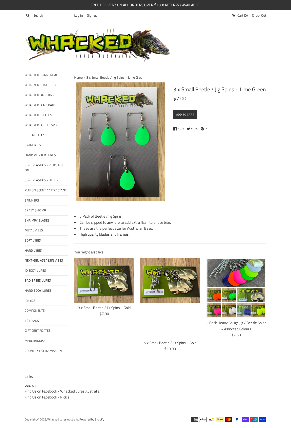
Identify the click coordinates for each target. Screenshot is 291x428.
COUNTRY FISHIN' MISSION (43, 350)
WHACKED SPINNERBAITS (42, 75)
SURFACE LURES (36, 135)
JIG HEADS (32, 320)
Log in (78, 15)
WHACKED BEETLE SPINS (42, 125)
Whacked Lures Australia (62, 419)
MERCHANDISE (35, 340)
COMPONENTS (35, 310)
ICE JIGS (30, 300)
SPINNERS (32, 200)
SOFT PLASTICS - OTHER (41, 180)
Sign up (92, 15)
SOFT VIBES (33, 240)
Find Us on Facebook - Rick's (47, 397)
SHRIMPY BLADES (37, 220)
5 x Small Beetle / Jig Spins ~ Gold (170, 343)
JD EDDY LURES (35, 270)
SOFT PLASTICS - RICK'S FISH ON (45, 168)
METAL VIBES (34, 230)
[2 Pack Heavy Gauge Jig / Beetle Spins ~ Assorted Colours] (236, 288)
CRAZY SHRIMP (35, 210)
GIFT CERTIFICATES (37, 330)
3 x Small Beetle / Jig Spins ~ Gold (104, 307)
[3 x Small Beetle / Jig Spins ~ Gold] (104, 280)
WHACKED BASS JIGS (39, 95)
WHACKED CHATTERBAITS (43, 84)
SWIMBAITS (33, 145)
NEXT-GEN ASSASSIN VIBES (44, 260)
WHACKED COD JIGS (38, 115)
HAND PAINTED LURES (40, 155)
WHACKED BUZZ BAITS (40, 105)
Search (30, 385)
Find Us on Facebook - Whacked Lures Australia (62, 391)
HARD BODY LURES (38, 290)
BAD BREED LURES (38, 280)
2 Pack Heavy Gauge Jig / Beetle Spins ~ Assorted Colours (236, 326)
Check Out (259, 15)
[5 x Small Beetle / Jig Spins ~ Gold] (170, 298)
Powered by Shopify (91, 419)
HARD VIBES (33, 250)
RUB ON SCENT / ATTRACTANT (46, 190)
